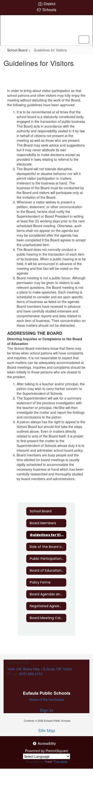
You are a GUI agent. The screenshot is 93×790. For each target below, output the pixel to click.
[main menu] (84, 40)
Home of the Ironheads (46, 699)
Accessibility (46, 743)
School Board (17, 50)
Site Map (46, 730)
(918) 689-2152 (30, 673)
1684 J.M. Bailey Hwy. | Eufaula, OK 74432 (39, 668)
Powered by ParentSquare (46, 750)
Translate (60, 761)
